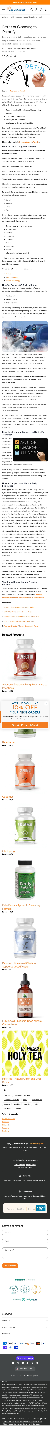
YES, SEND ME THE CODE (25, 725)
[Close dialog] (46, 703)
